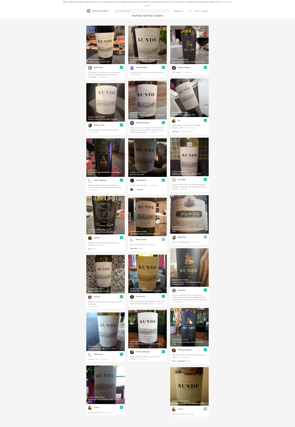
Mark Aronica (141, 239)
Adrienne (140, 189)
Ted (173, 131)
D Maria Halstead (142, 352)
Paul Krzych (140, 296)
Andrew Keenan (184, 67)
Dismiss (148, 5)
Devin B (97, 297)
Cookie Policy (226, 2)
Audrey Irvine (99, 125)
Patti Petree (98, 354)
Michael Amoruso (142, 123)
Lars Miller (182, 179)
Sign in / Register (201, 11)
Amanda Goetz (141, 67)
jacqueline (182, 290)
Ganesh (97, 238)
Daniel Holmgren (100, 180)
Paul (173, 361)
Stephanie (133, 248)
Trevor (96, 407)
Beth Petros (98, 67)
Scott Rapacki (141, 180)
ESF (179, 120)
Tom (89, 249)
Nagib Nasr (182, 237)
